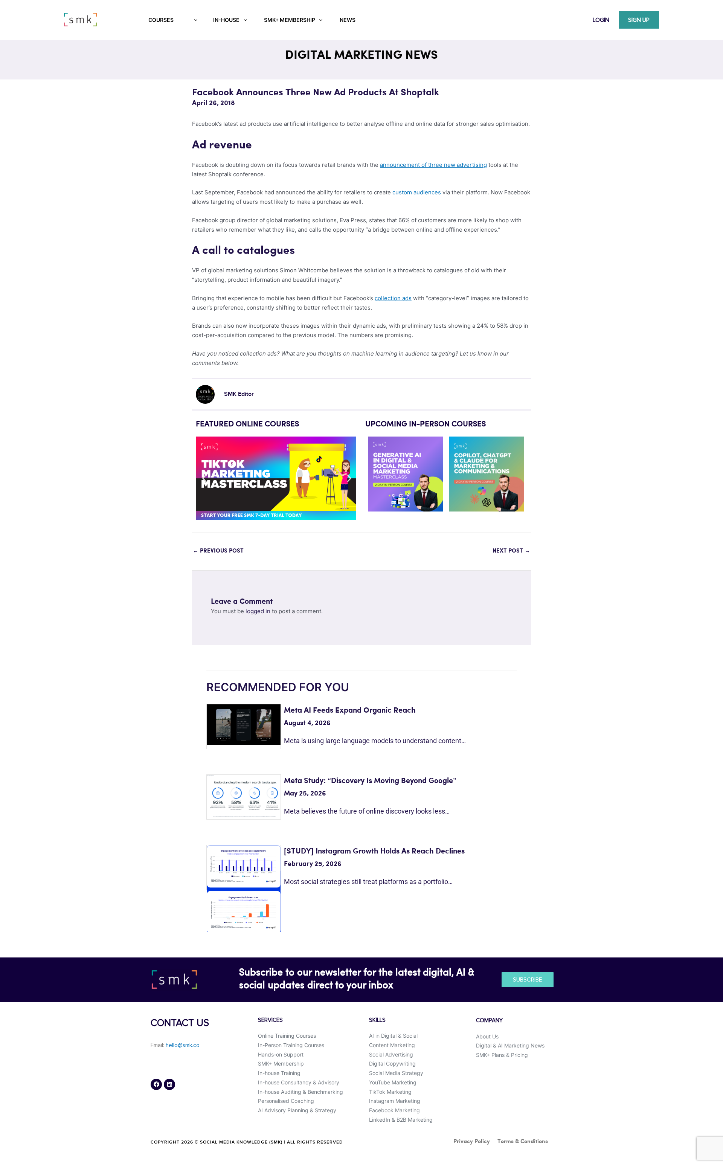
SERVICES (270, 1020)
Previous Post (218, 551)
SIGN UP (639, 20)
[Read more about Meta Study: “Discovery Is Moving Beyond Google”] (244, 795)
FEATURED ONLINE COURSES (247, 424)
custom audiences (416, 192)
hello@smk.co (183, 1045)
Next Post (511, 551)
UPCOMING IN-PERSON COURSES (425, 424)
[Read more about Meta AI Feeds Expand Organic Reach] (244, 724)
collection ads (393, 298)
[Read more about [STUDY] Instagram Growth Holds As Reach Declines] (244, 888)
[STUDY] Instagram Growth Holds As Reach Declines (374, 851)
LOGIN (601, 20)
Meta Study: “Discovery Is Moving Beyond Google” (370, 781)
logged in (258, 611)
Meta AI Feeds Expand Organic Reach (350, 711)
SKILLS (377, 1020)
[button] (204, 478)
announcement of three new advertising (433, 164)
